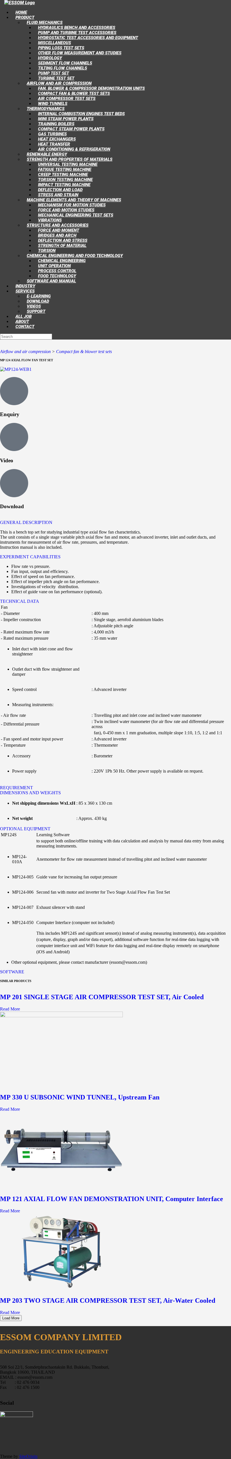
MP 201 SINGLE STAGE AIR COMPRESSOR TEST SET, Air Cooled (102, 997)
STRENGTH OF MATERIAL (62, 245)
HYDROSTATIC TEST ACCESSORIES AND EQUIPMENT (88, 37)
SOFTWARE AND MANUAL (51, 281)
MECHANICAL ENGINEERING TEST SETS (75, 215)
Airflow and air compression (25, 351)
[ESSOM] (19, 2)
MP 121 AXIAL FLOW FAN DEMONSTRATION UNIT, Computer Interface (111, 1199)
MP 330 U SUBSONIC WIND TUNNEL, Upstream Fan (79, 1097)
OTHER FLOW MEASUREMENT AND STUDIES (79, 52)
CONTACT (24, 326)
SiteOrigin (28, 1456)
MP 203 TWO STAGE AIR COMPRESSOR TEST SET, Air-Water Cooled (107, 1300)
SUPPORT (36, 311)
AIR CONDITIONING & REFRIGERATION (74, 149)
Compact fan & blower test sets (84, 351)
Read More (10, 1009)
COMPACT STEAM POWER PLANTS (71, 128)
